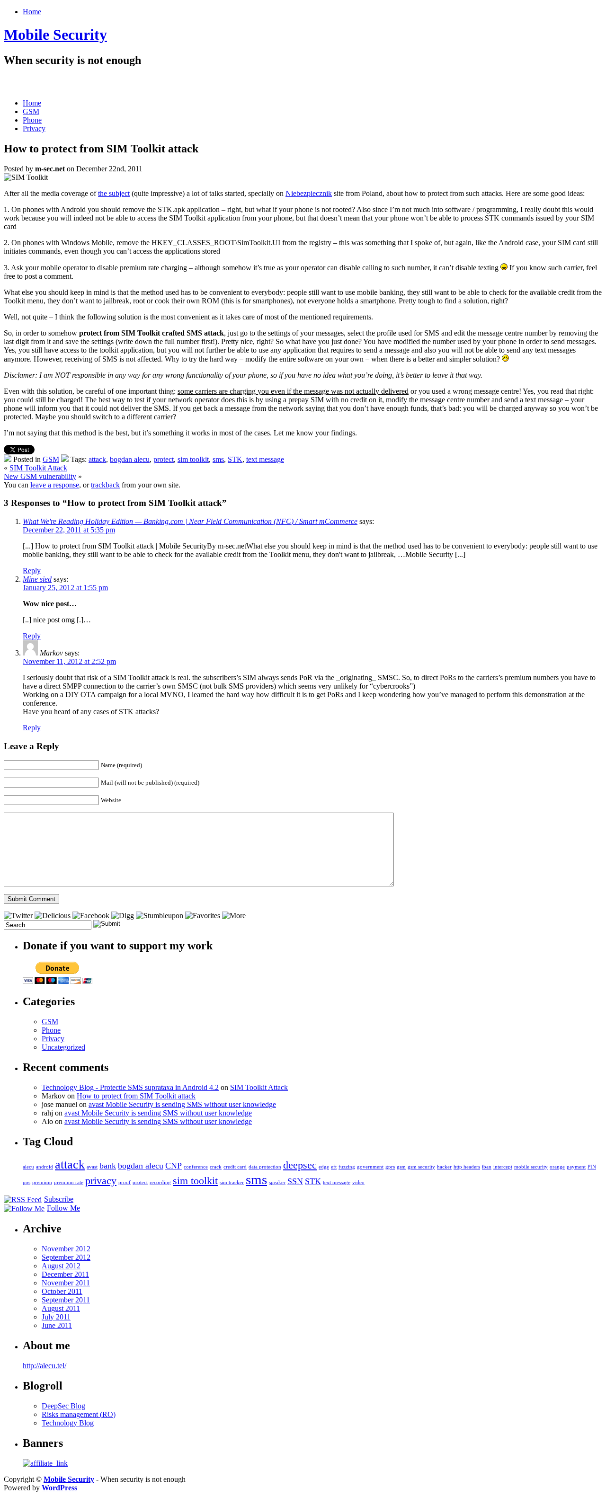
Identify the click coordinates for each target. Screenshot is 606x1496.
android (44, 1166)
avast (92, 1166)
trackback (105, 485)
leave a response (54, 485)
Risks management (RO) (79, 1414)
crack (216, 1166)
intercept (502, 1166)
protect (163, 459)
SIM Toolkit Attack (38, 468)
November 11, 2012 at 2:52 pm (69, 661)
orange (557, 1166)
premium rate (68, 1182)
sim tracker (232, 1182)
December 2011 (65, 1274)
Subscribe (58, 1199)
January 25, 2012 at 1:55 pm (65, 588)
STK (235, 459)
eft (334, 1166)
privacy (100, 1180)
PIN (592, 1166)
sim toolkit (193, 459)
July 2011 (56, 1317)
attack (97, 459)
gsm (401, 1166)
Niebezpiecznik (308, 193)
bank (107, 1165)
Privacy (34, 128)
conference (196, 1166)
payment (576, 1166)
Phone (32, 120)
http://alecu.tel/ (44, 1366)
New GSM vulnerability (40, 476)
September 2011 (66, 1300)
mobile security (531, 1166)
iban (486, 1166)
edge (324, 1166)
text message (265, 459)
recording (160, 1182)
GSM (31, 111)
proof (124, 1182)
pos (26, 1182)
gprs (390, 1166)
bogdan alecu (130, 459)
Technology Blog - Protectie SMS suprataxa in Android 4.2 (130, 1087)
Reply (32, 571)
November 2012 (66, 1249)
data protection (265, 1166)
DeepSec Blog (63, 1406)
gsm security (421, 1166)
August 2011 (61, 1308)
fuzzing (347, 1166)
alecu (28, 1166)
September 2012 (66, 1257)
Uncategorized (63, 1047)
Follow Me (63, 1208)
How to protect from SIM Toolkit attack (136, 1096)
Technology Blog (68, 1423)
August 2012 (61, 1266)
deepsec (300, 1165)
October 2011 (62, 1291)
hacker (444, 1166)
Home (32, 12)
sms (218, 459)
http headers (467, 1166)
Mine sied (37, 579)
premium (42, 1182)
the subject (114, 193)
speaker (277, 1182)
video (358, 1182)
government (370, 1166)
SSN (295, 1181)
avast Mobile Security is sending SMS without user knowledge (182, 1104)
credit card (235, 1166)
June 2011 (57, 1325)
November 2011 (66, 1283)
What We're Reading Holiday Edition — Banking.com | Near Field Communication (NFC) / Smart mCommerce (190, 521)
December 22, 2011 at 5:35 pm (69, 530)
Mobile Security (55, 34)
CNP (173, 1165)
